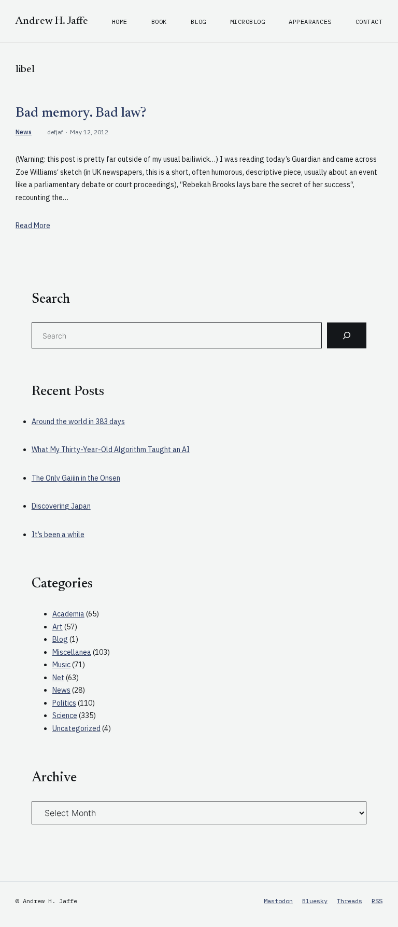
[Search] (346, 335)
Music (61, 664)
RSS (377, 901)
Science (64, 715)
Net (58, 677)
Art (57, 626)
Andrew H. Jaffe (52, 21)
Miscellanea (71, 652)
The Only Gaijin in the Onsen (76, 478)
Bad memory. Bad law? (81, 113)
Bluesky (315, 901)
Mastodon (278, 901)
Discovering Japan (61, 506)
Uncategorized (76, 728)
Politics (64, 703)
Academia (68, 614)
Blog (60, 639)
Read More (33, 225)
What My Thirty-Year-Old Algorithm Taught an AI (111, 449)
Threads (349, 901)
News (24, 132)
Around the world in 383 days (78, 421)
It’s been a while (58, 534)
